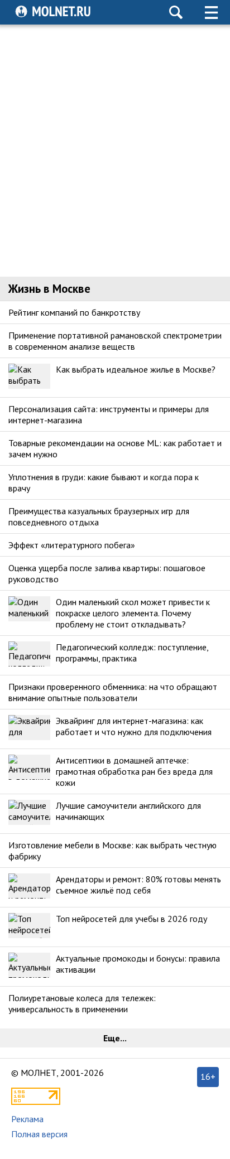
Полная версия (39, 1133)
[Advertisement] (115, 150)
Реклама (27, 1118)
